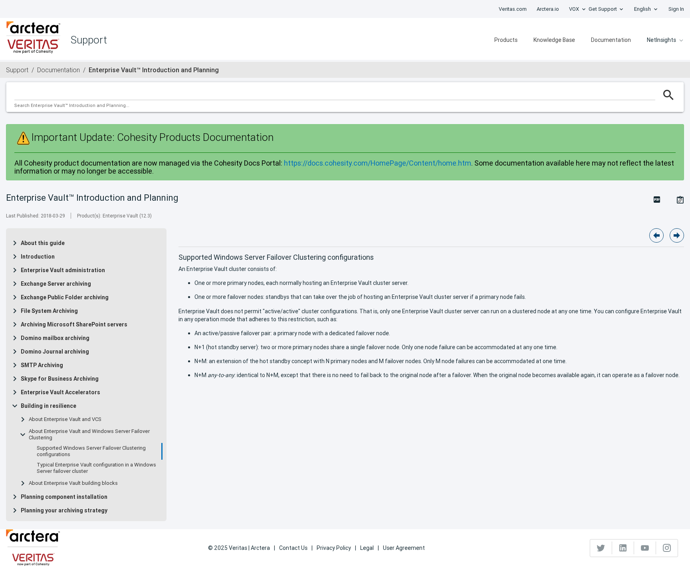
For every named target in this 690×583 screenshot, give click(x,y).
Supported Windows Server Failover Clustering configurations (91, 451)
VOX (574, 9)
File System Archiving (49, 311)
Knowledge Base (554, 39)
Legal (367, 548)
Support (17, 70)
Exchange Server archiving (56, 284)
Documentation (611, 39)
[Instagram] (667, 547)
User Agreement (404, 548)
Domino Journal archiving (55, 351)
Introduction (38, 256)
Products (506, 39)
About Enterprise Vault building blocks (73, 483)
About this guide (43, 243)
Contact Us (293, 548)
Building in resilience (48, 406)
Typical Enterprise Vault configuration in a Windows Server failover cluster (96, 468)
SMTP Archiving (42, 365)
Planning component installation (64, 497)
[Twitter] (601, 547)
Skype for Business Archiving (60, 378)
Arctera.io (548, 9)
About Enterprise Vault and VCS (65, 419)
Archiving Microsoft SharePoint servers (74, 324)
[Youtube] (645, 547)
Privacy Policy (334, 548)
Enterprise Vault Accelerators (60, 392)
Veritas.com (513, 9)
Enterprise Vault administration (63, 270)
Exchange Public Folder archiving (65, 297)
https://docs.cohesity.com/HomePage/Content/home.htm (377, 163)
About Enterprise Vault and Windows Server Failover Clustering (89, 434)
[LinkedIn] (623, 547)
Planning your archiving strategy (64, 510)
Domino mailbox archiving (55, 338)
